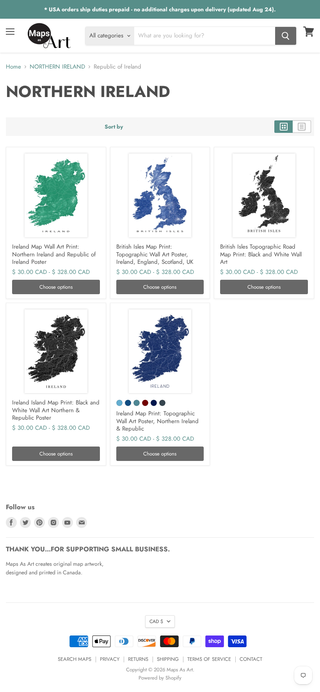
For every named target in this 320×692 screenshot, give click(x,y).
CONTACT (251, 659)
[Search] (285, 36)
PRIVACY (109, 659)
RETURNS (138, 659)
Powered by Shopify (160, 677)
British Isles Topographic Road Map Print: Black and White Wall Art (261, 254)
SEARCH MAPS (74, 659)
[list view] (302, 126)
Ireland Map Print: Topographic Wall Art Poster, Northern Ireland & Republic (157, 421)
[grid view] (283, 126)
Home (13, 67)
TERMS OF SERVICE (209, 659)
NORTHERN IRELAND (57, 67)
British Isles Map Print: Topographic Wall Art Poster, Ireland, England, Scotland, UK (154, 254)
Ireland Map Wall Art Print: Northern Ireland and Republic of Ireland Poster (54, 254)
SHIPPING (168, 659)
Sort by (114, 127)
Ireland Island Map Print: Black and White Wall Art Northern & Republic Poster (56, 410)
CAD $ (156, 621)
